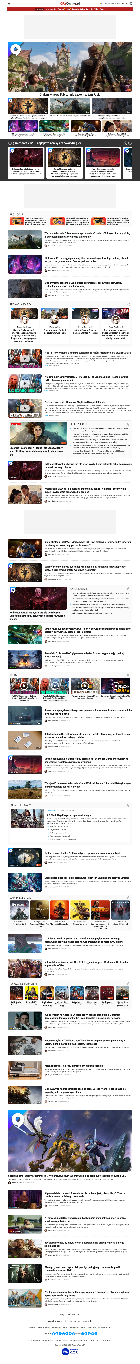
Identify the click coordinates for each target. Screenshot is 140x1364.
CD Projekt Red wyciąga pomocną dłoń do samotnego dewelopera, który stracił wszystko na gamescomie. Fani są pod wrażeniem (23, 128)
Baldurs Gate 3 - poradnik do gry (77, 995)
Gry (55, 9)
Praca (97, 1340)
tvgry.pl (70, 675)
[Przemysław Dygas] (10, 111)
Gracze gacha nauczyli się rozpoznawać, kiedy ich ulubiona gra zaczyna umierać (70, 882)
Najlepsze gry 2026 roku (60, 1327)
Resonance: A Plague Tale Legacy (39, 913)
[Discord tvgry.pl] (92, 1333)
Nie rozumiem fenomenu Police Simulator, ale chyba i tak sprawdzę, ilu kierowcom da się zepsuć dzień (115, 325)
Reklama (85, 1340)
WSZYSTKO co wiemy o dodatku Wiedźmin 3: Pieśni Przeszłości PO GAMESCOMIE (70, 358)
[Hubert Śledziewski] (52, 111)
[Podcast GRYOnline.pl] (66, 1333)
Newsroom (49, 9)
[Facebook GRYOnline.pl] (53, 1333)
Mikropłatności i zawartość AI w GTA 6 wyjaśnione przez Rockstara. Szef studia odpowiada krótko (70, 968)
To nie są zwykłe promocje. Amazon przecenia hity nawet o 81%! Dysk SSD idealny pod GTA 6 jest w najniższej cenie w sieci (29, 221)
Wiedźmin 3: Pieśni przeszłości (39, 1327)
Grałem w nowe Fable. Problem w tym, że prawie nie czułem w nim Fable (70, 69)
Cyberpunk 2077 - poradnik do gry (31, 995)
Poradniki (89, 9)
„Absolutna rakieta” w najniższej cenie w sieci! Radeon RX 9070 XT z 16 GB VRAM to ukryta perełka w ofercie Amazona (110, 221)
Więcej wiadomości (70, 1314)
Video (96, 9)
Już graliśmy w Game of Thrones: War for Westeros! (85, 325)
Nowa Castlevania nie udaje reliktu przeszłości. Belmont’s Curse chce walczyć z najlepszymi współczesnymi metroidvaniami (103, 162)
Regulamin (36, 1340)
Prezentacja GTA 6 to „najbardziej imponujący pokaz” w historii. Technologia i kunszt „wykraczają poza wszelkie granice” (117, 128)
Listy (68, 9)
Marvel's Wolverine (80, 912)
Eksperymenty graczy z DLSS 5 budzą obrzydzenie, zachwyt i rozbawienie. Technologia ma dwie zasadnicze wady (112, 108)
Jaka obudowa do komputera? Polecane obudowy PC (92, 613)
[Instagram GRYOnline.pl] (56, 1333)
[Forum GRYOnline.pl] (73, 1333)
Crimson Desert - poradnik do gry (92, 995)
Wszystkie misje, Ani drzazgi (60, 836)
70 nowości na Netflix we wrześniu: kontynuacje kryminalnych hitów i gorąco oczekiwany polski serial (70, 1224)
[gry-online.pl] (70, 3)
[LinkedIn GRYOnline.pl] (70, 1333)
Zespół (92, 1340)
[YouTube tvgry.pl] (82, 1333)
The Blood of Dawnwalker (59, 912)
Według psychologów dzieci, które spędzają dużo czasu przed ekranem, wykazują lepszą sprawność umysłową (70, 1298)
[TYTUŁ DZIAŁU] (70, 898)
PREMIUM (39, 9)
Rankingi (61, 9)
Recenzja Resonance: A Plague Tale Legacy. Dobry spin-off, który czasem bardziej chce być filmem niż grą (38, 439)
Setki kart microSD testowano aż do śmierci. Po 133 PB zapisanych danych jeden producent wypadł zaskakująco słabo (70, 740)
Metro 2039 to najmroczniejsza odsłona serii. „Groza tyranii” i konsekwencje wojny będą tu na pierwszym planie (70, 1095)
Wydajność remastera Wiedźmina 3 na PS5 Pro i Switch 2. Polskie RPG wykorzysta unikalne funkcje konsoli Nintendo (70, 789)
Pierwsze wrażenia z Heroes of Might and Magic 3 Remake (70, 408)
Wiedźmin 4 (92, 1327)
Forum (102, 9)
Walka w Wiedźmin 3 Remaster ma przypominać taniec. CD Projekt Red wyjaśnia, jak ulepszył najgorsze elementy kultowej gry (70, 108)
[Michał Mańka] (10, 89)
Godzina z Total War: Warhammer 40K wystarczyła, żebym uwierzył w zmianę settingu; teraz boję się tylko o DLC (70, 1147)
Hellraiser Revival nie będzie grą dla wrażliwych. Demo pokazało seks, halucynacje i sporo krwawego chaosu (26, 161)
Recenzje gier (100, 424)
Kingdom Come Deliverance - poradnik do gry (47, 996)
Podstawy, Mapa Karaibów (59, 833)
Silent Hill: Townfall (120, 912)
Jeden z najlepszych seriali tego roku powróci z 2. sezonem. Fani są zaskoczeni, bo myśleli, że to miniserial (70, 715)
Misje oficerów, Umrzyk (58, 830)
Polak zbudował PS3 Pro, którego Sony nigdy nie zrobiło (70, 1070)
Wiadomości (55, 1321)
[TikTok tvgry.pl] (85, 1333)
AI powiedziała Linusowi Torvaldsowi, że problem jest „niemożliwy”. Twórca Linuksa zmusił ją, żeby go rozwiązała (70, 1199)
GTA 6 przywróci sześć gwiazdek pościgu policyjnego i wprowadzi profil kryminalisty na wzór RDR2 (70, 1273)
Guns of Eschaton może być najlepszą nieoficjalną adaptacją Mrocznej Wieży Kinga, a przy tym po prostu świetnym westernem (28, 108)
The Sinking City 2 (19, 912)
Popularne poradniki (70, 983)
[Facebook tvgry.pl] (95, 1333)
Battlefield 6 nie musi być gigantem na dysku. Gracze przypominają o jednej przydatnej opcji (70, 659)
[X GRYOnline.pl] (60, 1333)
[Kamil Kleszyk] (94, 111)
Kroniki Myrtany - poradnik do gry (107, 995)
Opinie (82, 9)
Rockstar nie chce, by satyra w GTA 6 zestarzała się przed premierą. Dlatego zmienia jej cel (70, 1248)
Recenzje (75, 9)
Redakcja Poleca (70, 304)
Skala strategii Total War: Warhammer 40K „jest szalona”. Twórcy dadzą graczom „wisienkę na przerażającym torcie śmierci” (86, 128)
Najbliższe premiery (104, 1327)
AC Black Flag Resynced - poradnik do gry (70, 825)
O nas (30, 1340)
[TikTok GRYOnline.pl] (63, 1333)
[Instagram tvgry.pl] (89, 1333)
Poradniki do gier (70, 805)
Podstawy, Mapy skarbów (59, 826)
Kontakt (103, 1340)
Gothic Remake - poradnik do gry (16, 995)
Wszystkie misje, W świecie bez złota (63, 839)
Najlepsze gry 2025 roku (78, 1327)
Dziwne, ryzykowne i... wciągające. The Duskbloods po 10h (115, 688)
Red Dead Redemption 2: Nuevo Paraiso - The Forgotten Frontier (100, 914)
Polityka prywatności (62, 1340)
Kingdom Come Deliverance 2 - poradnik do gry (122, 996)
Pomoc (109, 1340)
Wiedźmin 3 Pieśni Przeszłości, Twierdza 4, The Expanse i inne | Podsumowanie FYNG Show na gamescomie (70, 383)
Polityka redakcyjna (48, 1340)
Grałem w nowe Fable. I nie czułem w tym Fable (54, 325)
